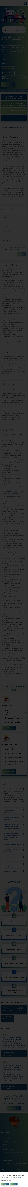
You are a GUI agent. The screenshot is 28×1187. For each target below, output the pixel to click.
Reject (14, 1184)
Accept (5, 1184)
